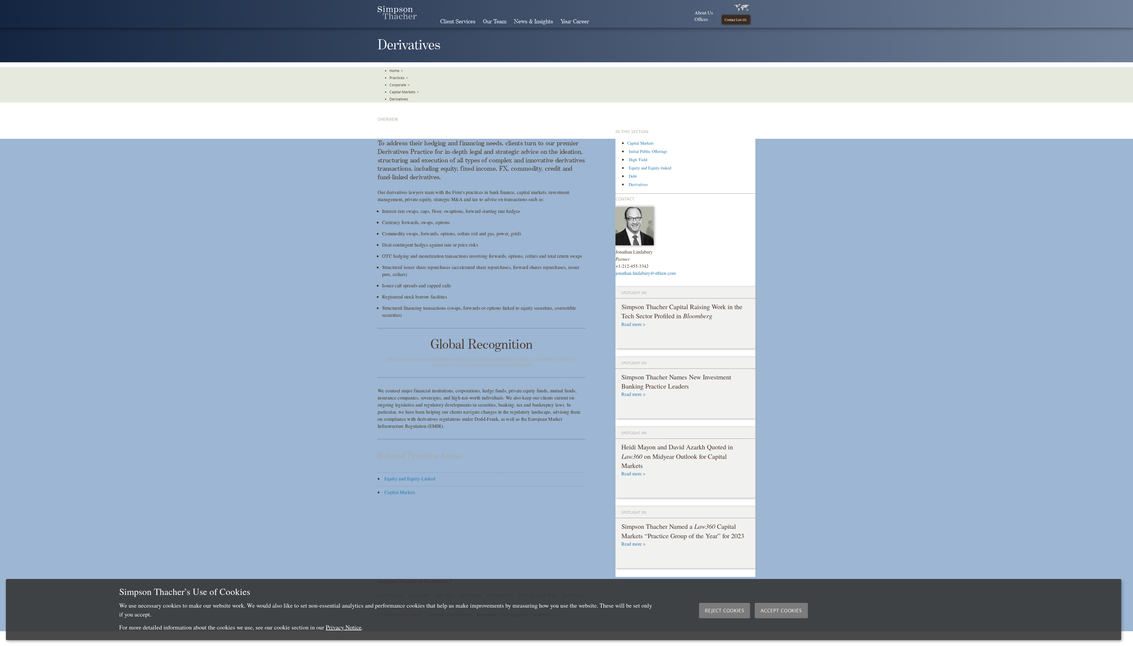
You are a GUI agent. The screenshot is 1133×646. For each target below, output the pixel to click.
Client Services (457, 22)
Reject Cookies (724, 610)
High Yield (638, 159)
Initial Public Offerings (648, 151)
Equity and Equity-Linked (409, 478)
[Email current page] (1124, 141)
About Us (704, 12)
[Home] (397, 17)
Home (394, 70)
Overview (388, 119)
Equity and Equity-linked (650, 168)
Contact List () (735, 19)
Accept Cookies (781, 610)
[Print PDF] (1124, 125)
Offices (701, 19)
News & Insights (533, 22)
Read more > (633, 324)
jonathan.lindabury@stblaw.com (645, 273)
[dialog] (563, 609)
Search (601, 22)
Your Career (575, 22)
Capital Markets (402, 91)
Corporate (397, 84)
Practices (397, 77)
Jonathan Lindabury (634, 252)
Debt (633, 176)
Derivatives (398, 99)
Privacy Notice (343, 627)
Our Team (494, 22)
